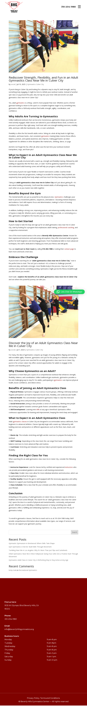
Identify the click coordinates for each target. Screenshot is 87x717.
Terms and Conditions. (50, 698)
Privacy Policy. (33, 698)
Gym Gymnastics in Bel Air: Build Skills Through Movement (30, 547)
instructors (69, 467)
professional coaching (66, 227)
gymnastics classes (20, 421)
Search (74, 532)
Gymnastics (59, 197)
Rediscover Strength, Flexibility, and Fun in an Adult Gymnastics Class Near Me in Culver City (43, 78)
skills (38, 409)
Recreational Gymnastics (28, 570)
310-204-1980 (68, 7)
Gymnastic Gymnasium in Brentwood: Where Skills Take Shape (32, 543)
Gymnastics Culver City (35, 84)
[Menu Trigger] (79, 6)
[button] (69, 292)
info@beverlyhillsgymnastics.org (19, 629)
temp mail (12, 570)
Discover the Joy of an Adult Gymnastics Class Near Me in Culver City (43, 344)
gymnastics (20, 103)
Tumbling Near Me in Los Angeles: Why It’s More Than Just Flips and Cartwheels (38, 550)
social (13, 84)
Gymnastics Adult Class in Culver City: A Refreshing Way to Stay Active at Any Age (38, 560)
